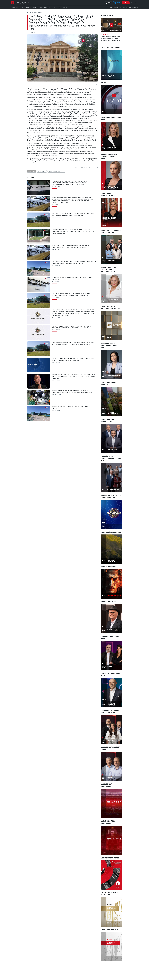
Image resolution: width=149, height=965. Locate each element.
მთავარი (30, 12)
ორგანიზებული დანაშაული (56, 171)
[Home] (12, 2)
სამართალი (38, 12)
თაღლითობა (41, 171)
